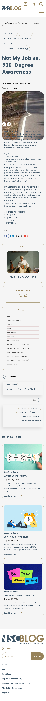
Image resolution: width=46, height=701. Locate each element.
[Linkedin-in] (9, 648)
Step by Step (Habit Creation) (23, 348)
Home (4, 23)
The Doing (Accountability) (16, 49)
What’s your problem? (15, 475)
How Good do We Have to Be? (20, 595)
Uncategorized (23, 364)
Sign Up (5, 692)
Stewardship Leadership (14, 44)
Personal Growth (23, 340)
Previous (13, 376)
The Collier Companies (12, 688)
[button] (41, 12)
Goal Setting (12, 23)
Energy (23, 328)
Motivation (25, 34)
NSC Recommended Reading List (16, 683)
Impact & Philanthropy (12, 678)
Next (34, 400)
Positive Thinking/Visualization (17, 39)
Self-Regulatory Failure (16, 536)
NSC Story (6, 674)
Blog (4, 669)
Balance (23, 317)
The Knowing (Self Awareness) (23, 360)
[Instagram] (20, 296)
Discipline (23, 324)
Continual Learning (23, 320)
